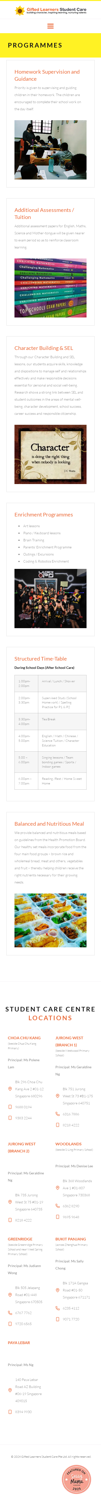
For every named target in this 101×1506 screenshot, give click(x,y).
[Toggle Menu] (50, 26)
